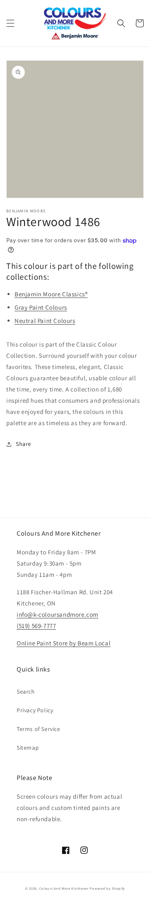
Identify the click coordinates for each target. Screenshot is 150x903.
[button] (10, 23)
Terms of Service (38, 729)
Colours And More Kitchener (64, 888)
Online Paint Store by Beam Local (63, 643)
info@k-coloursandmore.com (57, 614)
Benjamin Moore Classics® (51, 294)
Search (26, 691)
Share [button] (23, 444)
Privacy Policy (35, 710)
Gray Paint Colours (41, 307)
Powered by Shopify (107, 888)
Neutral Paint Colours (45, 321)
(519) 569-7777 (36, 626)
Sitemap (28, 747)
